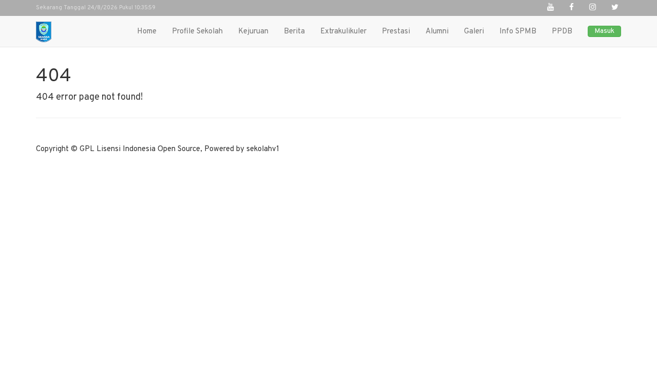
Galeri (474, 31)
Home (147, 31)
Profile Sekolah (197, 31)
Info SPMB (517, 31)
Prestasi (396, 31)
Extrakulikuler (343, 31)
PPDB (562, 31)
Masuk (604, 31)
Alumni (437, 31)
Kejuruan (253, 31)
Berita (294, 31)
